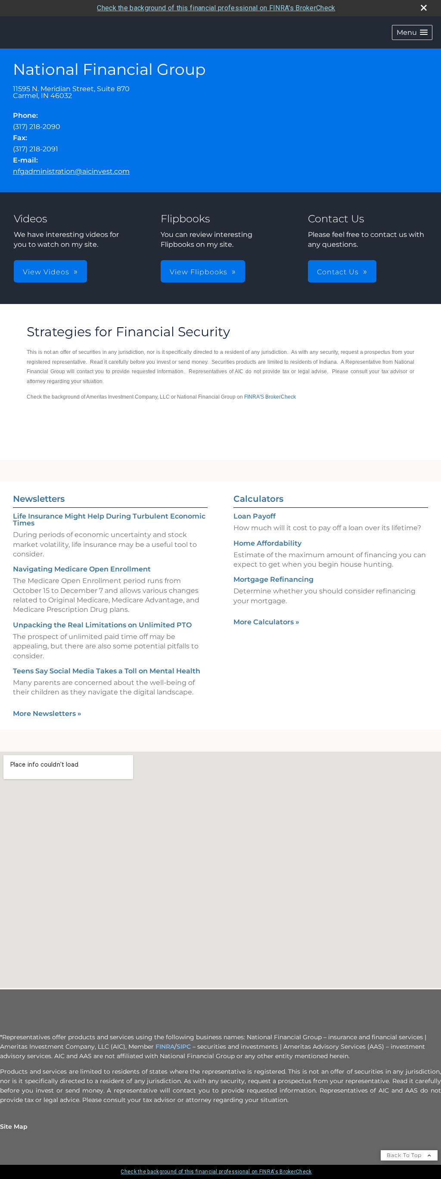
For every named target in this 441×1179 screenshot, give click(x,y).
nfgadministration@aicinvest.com (71, 171)
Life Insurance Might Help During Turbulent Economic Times (109, 519)
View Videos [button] (46, 272)
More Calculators (266, 622)
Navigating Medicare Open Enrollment (82, 569)
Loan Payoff (254, 516)
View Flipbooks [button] (198, 272)
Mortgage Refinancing (273, 579)
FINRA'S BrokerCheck (270, 397)
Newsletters (39, 499)
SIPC (184, 1046)
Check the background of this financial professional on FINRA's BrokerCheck (216, 8)
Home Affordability (267, 543)
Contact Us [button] (338, 272)
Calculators (258, 499)
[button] (412, 32)
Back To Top (405, 1155)
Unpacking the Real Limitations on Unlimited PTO (102, 625)
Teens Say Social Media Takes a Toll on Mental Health (106, 671)
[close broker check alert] (423, 7)
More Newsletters (47, 713)
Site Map (14, 1126)
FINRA (164, 1046)
